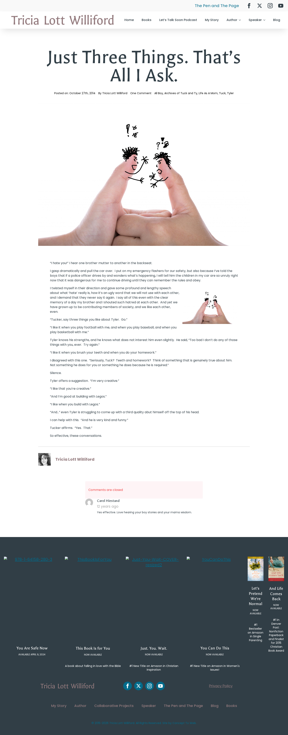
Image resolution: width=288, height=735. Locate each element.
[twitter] (259, 6)
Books (146, 20)
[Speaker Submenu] (265, 20)
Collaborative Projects (114, 705)
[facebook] (249, 6)
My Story (212, 20)
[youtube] (281, 6)
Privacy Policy (221, 685)
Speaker (255, 20)
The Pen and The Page (217, 5)
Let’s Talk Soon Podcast (178, 20)
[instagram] (270, 6)
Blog (276, 20)
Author (231, 20)
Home (129, 20)
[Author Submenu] (241, 20)
